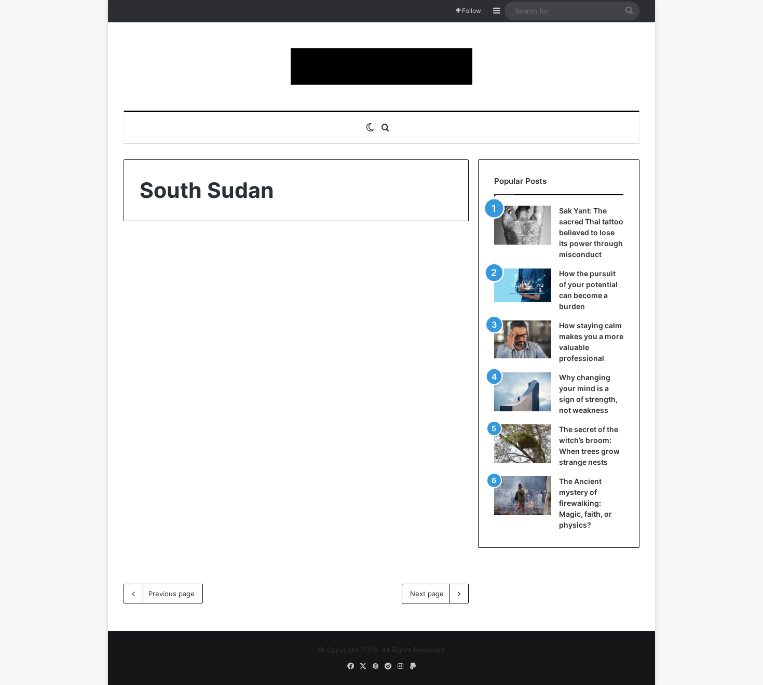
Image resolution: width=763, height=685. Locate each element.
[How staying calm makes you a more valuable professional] (522, 339)
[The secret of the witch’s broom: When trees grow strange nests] (522, 443)
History (157, 260)
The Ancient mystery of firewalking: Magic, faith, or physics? (585, 503)
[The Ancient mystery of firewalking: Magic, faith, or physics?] (522, 495)
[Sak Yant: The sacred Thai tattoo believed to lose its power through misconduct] (522, 225)
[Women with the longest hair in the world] (206, 407)
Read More (171, 527)
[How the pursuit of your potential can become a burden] (522, 287)
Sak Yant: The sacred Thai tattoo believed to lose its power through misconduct (591, 232)
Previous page (171, 593)
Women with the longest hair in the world (201, 295)
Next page (427, 593)
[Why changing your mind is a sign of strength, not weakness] (522, 391)
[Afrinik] (381, 66)
